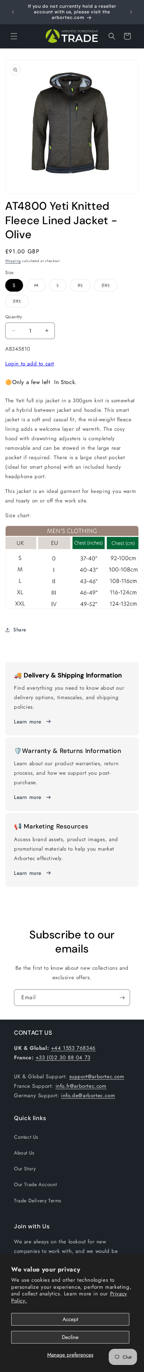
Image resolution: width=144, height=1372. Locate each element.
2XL (109, 286)
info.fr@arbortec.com (81, 1086)
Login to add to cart (29, 364)
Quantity (13, 316)
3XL (21, 302)
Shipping (13, 261)
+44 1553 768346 (73, 1048)
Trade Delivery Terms (38, 1200)
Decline (70, 1337)
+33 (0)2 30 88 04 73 (63, 1057)
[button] (14, 36)
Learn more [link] (28, 797)
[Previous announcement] (13, 12)
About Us (24, 1152)
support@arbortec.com (96, 1076)
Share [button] (19, 629)
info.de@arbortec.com (88, 1095)
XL (84, 286)
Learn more (28, 722)
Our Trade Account (35, 1184)
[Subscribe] (122, 997)
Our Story (25, 1168)
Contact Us (26, 1136)
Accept (70, 1319)
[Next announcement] (131, 12)
